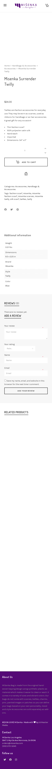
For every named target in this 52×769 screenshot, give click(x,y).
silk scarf (14, 199)
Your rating (9, 344)
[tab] (17, 235)
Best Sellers (14, 533)
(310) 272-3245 (9, 746)
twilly (29, 199)
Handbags (13, 470)
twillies (23, 199)
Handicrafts (26, 473)
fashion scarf (16, 193)
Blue (7, 286)
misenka (27, 193)
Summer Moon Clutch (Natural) (26, 651)
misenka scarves (26, 196)
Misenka (9, 266)
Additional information (17, 235)
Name (7, 355)
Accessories (10, 68)
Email (7, 368)
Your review (9, 326)
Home (7, 65)
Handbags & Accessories (24, 65)
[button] (13, 451)
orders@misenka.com (12, 743)
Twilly (7, 276)
